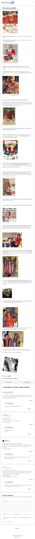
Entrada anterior (7, 382)
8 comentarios (4, 9)
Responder (31, 400)
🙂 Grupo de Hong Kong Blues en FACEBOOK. (10, 378)
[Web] (28, 514)
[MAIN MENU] (33, 3)
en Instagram (9, 376)
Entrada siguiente (27, 382)
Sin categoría (10, 9)
